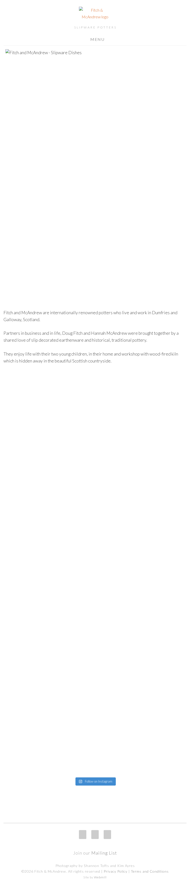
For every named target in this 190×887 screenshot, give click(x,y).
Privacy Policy (115, 871)
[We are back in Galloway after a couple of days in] (158, 676)
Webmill (100, 877)
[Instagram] (82, 834)
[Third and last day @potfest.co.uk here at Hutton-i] (95, 401)
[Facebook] (95, 834)
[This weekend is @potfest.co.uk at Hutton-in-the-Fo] (32, 656)
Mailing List (104, 853)
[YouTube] (107, 834)
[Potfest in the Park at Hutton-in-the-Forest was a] (32, 474)
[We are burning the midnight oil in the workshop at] (95, 656)
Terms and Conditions (150, 871)
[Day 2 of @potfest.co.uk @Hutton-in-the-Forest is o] (158, 411)
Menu (97, 39)
